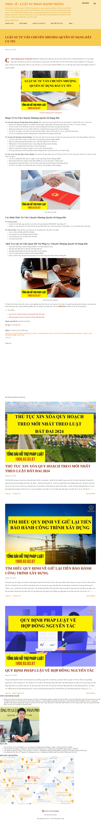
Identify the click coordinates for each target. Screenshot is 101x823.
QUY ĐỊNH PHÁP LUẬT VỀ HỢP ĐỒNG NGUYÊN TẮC (49, 670)
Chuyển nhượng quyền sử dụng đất (21, 59)
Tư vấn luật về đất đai (19, 330)
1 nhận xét (16, 596)
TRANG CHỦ (9, 23)
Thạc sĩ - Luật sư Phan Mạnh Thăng (34, 4)
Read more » (91, 493)
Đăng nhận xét (18, 693)
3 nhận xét (16, 493)
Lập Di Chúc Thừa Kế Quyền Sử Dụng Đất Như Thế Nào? (27, 314)
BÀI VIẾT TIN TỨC (57, 23)
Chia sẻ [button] (8, 337)
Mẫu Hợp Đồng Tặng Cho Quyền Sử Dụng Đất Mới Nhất (26, 317)
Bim (56, 814)
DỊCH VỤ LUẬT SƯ (39, 23)
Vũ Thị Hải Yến (16, 325)
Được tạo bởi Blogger (51, 811)
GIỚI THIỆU (23, 23)
